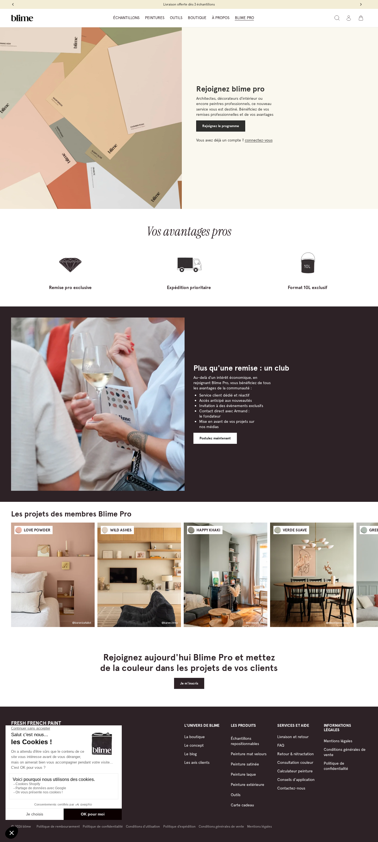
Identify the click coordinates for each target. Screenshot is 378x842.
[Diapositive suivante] (362, 574)
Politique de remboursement (58, 826)
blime (27, 826)
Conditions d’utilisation (143, 826)
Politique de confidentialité (336, 766)
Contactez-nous (291, 788)
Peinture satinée (245, 764)
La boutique (194, 736)
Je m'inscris (189, 683)
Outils (235, 794)
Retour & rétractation (295, 753)
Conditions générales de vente (221, 826)
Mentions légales (338, 740)
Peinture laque (243, 774)
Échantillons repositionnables (245, 741)
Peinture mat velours (248, 753)
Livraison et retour (293, 736)
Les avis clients (196, 762)
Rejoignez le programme (220, 126)
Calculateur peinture (295, 770)
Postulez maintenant (215, 438)
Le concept (194, 745)
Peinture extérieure (247, 784)
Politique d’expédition (179, 826)
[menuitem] (126, 18)
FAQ (280, 745)
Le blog (190, 753)
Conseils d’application (296, 779)
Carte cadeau (242, 804)
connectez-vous (259, 140)
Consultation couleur (295, 762)
